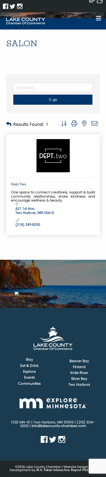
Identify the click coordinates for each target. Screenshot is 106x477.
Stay (29, 360)
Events (29, 378)
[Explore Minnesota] (53, 403)
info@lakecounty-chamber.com (59, 426)
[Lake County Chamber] (25, 21)
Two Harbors (79, 385)
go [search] (55, 99)
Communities (29, 384)
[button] (8, 125)
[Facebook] (5, 6)
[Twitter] (13, 6)
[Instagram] (20, 6)
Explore (29, 372)
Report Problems (83, 470)
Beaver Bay (79, 361)
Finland (79, 367)
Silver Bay (79, 379)
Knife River (79, 373)
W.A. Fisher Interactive (53, 470)
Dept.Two (18, 184)
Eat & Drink (29, 366)
